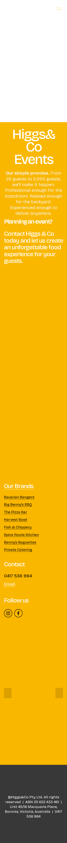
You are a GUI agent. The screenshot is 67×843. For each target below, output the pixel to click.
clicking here (44, 97)
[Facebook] (18, 613)
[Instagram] (8, 613)
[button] (8, 693)
